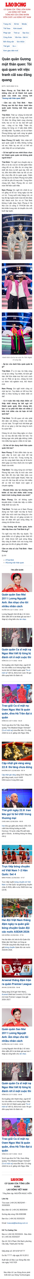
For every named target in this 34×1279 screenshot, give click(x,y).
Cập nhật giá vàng (9, 775)
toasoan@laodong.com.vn (17, 1223)
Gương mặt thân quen (11, 98)
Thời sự (17, 33)
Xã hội (16, 24)
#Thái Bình (9, 560)
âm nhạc (23, 619)
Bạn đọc (26, 33)
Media (24, 24)
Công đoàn (7, 37)
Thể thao (6, 28)
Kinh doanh (17, 28)
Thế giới (6, 46)
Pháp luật (7, 33)
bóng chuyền (10, 947)
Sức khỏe (20, 42)
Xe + (14, 46)
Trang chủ (7, 24)
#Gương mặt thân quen (14, 563)
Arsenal (5, 994)
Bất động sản (8, 42)
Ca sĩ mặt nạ (7, 730)
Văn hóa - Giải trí (21, 37)
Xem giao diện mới (10, 50)
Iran (3, 826)
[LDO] (17, 583)
